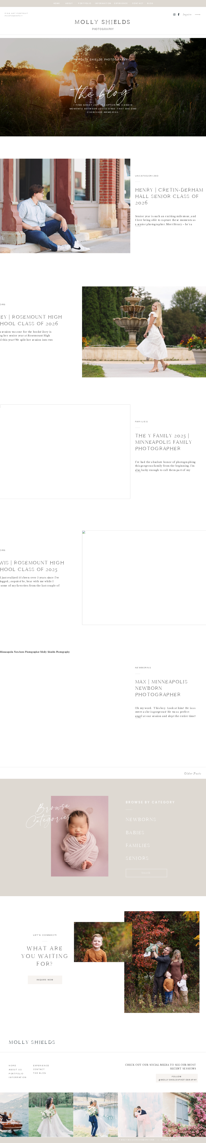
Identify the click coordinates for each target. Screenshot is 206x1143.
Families (141, 422)
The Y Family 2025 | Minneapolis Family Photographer (163, 442)
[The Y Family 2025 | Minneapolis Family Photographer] (138, 471)
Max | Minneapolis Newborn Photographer (161, 688)
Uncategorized (147, 176)
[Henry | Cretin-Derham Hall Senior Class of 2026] (138, 226)
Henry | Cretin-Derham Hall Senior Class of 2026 (169, 196)
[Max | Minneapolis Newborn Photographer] (138, 717)
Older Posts (192, 773)
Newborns (143, 667)
